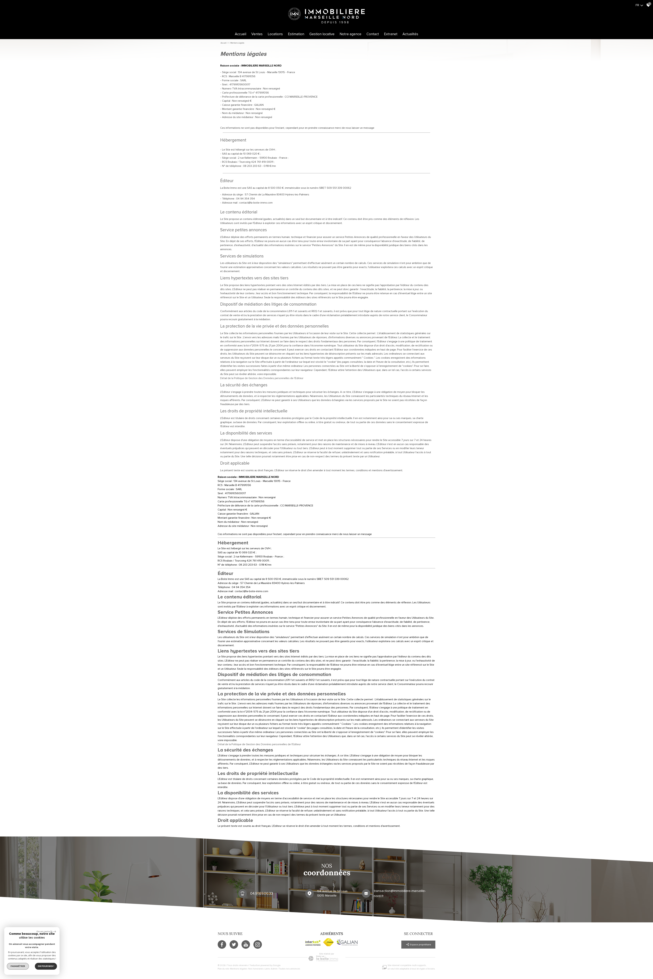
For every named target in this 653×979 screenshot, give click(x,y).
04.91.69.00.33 (261, 893)
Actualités (410, 34)
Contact (372, 34)
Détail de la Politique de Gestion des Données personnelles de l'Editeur (261, 378)
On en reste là (44, 931)
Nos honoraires (256, 968)
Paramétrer (18, 966)
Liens (267, 968)
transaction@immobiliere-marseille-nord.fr (400, 893)
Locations (275, 34)
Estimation (296, 34)
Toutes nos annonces (289, 968)
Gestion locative (321, 34)
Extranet (390, 34)
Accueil (240, 34)
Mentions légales (238, 968)
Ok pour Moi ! (46, 966)
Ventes (257, 34)
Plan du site (223, 968)
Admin (274, 968)
